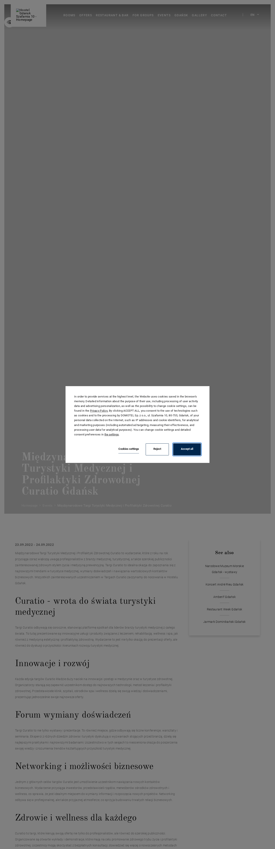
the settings (111, 434)
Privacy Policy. (99, 410)
